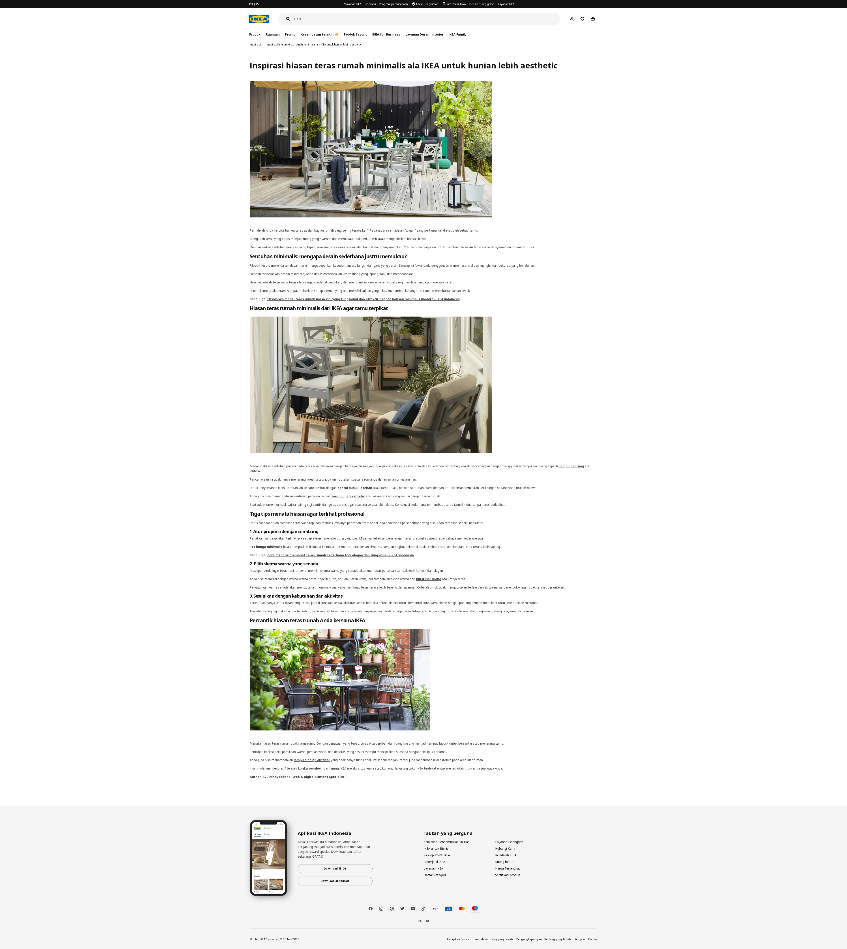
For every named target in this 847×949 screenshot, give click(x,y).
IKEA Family (458, 34)
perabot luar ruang (324, 768)
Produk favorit (355, 34)
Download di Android (335, 881)
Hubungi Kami (505, 848)
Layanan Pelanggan (509, 842)
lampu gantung (572, 466)
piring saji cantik (309, 504)
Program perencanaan (393, 4)
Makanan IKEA (352, 4)
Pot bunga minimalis (266, 547)
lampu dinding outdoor (312, 760)
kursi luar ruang (428, 579)
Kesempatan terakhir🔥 (320, 34)
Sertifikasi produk (507, 875)
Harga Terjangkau (508, 868)
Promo (290, 34)
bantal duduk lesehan (354, 488)
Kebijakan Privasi (458, 939)
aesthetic (357, 496)
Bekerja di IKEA (434, 862)
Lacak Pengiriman (427, 4)
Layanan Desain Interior (424, 34)
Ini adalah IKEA (505, 855)
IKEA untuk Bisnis (436, 848)
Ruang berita (504, 862)
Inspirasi (370, 4)
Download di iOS (335, 868)
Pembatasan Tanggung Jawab (493, 939)
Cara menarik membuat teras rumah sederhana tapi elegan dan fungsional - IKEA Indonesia (340, 555)
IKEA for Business (386, 34)
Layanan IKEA (506, 4)
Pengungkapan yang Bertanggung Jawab (543, 939)
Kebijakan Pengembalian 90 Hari (447, 842)
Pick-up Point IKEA (437, 855)
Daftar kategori (435, 875)
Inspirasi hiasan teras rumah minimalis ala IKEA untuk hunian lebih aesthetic (314, 44)
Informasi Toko (456, 4)
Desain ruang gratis (482, 4)
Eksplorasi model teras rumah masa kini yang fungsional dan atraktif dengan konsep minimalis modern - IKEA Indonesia (363, 299)
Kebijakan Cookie (586, 939)
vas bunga (340, 496)
